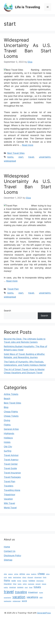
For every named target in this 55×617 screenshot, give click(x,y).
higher (19, 581)
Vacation (8, 499)
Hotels (7, 442)
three (30, 587)
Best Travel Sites (16, 153)
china (48, 574)
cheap (41, 573)
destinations (17, 577)
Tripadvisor (9, 494)
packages (31, 584)
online (25, 584)
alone (28, 574)
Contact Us (9, 551)
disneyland (38, 577)
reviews (20, 587)
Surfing (7, 451)
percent (38, 584)
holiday (25, 581)
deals (10, 577)
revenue (12, 587)
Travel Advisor (11, 455)
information (40, 581)
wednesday (7, 601)
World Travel (10, 507)
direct (24, 577)
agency (10, 574)
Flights (7, 424)
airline (16, 574)
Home (7, 547)
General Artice (11, 429)
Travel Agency (11, 459)
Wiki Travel (9, 503)
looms (10, 157)
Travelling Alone (12, 490)
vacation (18, 597)
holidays (32, 581)
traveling (21, 592)
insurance (8, 584)
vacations (32, 597)
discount (30, 577)
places (44, 584)
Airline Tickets (11, 394)
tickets (37, 587)
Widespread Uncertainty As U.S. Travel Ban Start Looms (27, 48)
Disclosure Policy (12, 555)
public (6, 587)
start (20, 157)
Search (7, 310)
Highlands (9, 433)
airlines (22, 574)
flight (44, 577)
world (24, 601)
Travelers (8, 486)
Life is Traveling (27, 7)
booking (33, 574)
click (5, 577)
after (5, 574)
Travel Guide (10, 468)
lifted (14, 584)
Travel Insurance (12, 472)
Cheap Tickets (11, 416)
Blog (6, 407)
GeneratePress (44, 613)
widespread (10, 161)
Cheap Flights (11, 411)
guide (13, 581)
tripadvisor (33, 592)
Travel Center (11, 464)
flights (7, 580)
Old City (8, 446)
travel (31, 157)
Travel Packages (12, 477)
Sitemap (8, 560)
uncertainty (45, 157)
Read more (27, 145)
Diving (7, 420)
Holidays (8, 438)
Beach (7, 398)
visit (41, 597)
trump (41, 592)
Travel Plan (13, 289)
